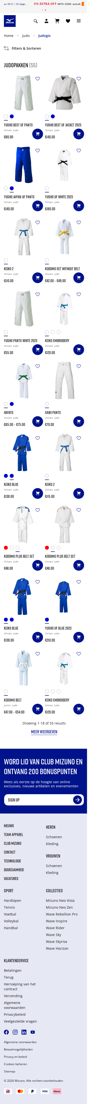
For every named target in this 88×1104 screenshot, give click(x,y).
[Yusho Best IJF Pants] (23, 92)
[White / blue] (48, 333)
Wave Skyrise (56, 941)
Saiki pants (53, 412)
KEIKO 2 (8, 268)
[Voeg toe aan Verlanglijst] (38, 79)
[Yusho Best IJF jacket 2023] (64, 92)
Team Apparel (13, 834)
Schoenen (54, 837)
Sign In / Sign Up (67, 3)
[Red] (7, 549)
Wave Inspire (56, 921)
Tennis (9, 907)
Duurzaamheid (14, 869)
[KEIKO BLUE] (23, 452)
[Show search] (35, 21)
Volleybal (11, 921)
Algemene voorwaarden (14, 1005)
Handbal (11, 928)
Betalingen (13, 970)
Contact (9, 852)
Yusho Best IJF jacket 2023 (63, 125)
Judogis (44, 35)
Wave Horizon (57, 948)
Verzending (13, 995)
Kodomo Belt (13, 700)
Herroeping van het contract (20, 986)
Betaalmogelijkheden (18, 1049)
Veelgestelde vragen (20, 1021)
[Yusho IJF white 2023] (64, 164)
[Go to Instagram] (15, 1032)
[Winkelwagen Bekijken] (57, 21)
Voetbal (10, 914)
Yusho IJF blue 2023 (58, 628)
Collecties (54, 890)
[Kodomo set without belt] (64, 236)
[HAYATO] (23, 380)
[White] (7, 117)
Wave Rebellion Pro (61, 914)
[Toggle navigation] (79, 21)
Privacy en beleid (15, 1057)
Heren (50, 827)
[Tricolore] (60, 333)
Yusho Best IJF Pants (18, 125)
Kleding (52, 843)
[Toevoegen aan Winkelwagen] (37, 134)
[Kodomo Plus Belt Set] (23, 524)
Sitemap (9, 1071)
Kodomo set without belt (62, 268)
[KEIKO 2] (23, 236)
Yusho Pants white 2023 (20, 340)
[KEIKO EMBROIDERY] (64, 308)
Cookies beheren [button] (15, 1064)
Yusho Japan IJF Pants (19, 196)
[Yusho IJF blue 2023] (64, 596)
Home (8, 35)
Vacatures (11, 878)
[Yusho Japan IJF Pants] (23, 164)
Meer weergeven (44, 731)
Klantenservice (16, 960)
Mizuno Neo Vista (60, 900)
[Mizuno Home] (10, 20)
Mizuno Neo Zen (59, 907)
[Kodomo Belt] (23, 668)
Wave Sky (53, 934)
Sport (8, 890)
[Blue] (13, 117)
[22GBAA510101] (7, 333)
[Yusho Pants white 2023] (23, 308)
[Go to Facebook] (6, 1032)
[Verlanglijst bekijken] (68, 21)
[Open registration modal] (46, 21)
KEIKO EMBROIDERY (57, 340)
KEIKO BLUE (11, 484)
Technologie (12, 861)
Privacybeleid (15, 1014)
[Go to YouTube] (32, 1032)
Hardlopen (12, 900)
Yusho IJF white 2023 (59, 196)
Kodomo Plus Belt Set (19, 556)
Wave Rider (55, 928)
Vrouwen (53, 856)
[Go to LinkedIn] (24, 1032)
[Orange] (13, 549)
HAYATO (8, 412)
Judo (26, 35)
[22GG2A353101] (7, 693)
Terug (8, 977)
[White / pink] (54, 333)
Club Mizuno (12, 843)
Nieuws (9, 825)
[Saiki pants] (64, 380)
